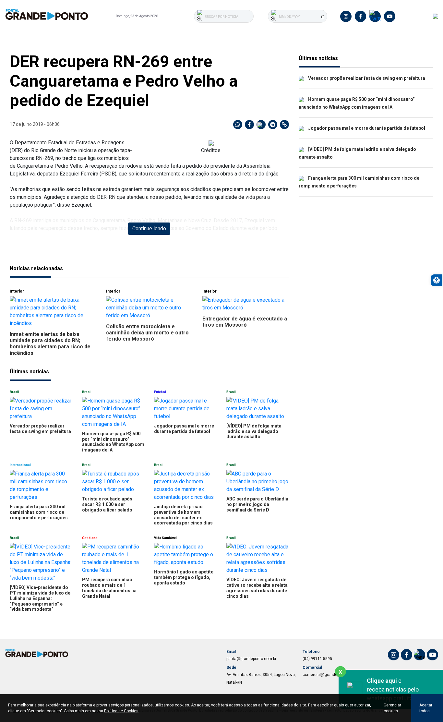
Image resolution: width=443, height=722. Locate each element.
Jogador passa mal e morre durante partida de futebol (366, 128)
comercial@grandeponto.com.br (332, 674)
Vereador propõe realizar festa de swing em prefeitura (366, 78)
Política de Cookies (121, 711)
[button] (436, 280)
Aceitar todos (425, 708)
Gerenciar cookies (392, 708)
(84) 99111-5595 (317, 658)
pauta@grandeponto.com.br (251, 658)
